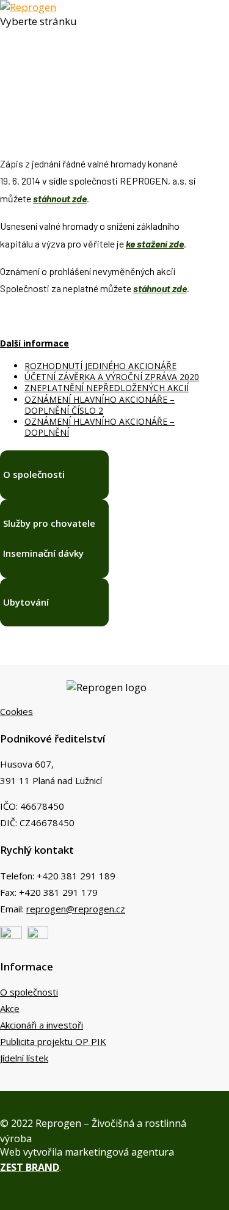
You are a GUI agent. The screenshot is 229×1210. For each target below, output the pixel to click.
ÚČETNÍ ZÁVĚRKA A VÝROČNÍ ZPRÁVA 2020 (111, 377)
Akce (10, 1008)
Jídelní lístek (24, 1058)
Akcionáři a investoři (41, 1025)
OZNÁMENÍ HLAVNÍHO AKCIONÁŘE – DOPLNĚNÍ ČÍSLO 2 (99, 405)
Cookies (16, 711)
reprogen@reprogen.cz (75, 909)
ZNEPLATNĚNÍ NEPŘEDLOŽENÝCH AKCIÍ (106, 388)
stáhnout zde (60, 198)
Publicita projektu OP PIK (53, 1041)
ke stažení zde (155, 243)
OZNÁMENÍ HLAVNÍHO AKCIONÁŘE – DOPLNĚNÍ (99, 427)
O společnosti (29, 992)
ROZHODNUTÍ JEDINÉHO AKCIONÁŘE (100, 366)
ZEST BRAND (29, 1167)
